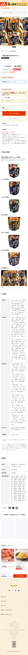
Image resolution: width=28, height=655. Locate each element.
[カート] (24, 8)
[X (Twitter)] (12, 590)
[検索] (18, 8)
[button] (26, 568)
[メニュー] (26, 8)
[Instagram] (19, 590)
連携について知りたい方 (6, 614)
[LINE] (16, 590)
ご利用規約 (14, 621)
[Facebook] (9, 590)
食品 (5, 16)
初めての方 (3, 596)
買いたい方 (3, 605)
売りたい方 (3, 601)
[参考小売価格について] (8, 69)
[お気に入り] (20, 8)
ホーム (2, 16)
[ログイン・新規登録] (22, 8)
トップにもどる (15, 580)
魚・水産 (9, 16)
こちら (15, 136)
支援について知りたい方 (6, 609)
